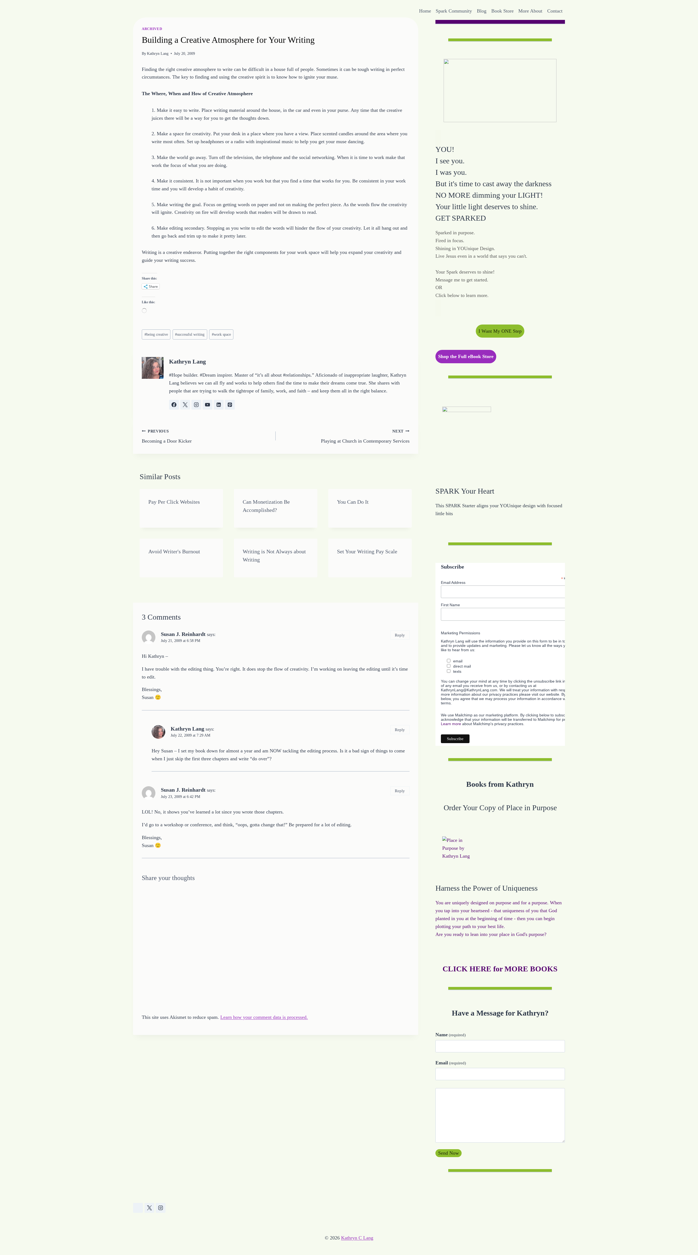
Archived (152, 29)
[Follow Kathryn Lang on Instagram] (196, 405)
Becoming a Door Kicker (167, 436)
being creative (156, 334)
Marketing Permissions (460, 633)
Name (450, 1034)
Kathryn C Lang (357, 1238)
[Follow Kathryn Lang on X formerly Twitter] (185, 405)
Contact (554, 11)
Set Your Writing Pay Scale (367, 551)
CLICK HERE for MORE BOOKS (500, 969)
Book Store (502, 11)
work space (221, 334)
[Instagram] (161, 1208)
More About (530, 11)
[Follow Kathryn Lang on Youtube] (207, 405)
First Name (450, 605)
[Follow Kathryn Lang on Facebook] (174, 405)
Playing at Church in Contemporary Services (365, 436)
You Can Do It (353, 502)
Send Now (448, 1153)
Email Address (453, 582)
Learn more (451, 724)
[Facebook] (138, 1208)
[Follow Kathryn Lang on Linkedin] (219, 405)
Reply (400, 635)
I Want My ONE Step (500, 331)
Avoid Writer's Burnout (174, 551)
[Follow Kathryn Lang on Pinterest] (230, 405)
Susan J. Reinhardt (183, 634)
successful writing (189, 334)
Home (425, 11)
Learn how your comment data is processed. (264, 1017)
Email (450, 1062)
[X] (149, 1208)
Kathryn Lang (158, 53)
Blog (481, 11)
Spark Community (454, 11)
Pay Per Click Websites (174, 502)
